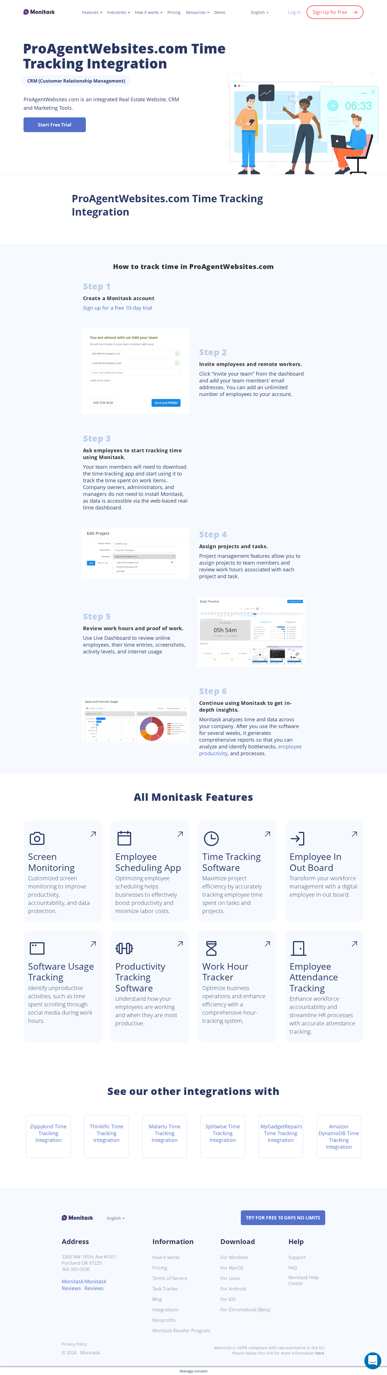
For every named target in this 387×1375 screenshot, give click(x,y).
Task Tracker (165, 1289)
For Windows (234, 1257)
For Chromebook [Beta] (245, 1310)
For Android (233, 1289)
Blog (157, 1299)
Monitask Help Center (303, 1280)
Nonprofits (164, 1320)
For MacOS (231, 1268)
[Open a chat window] (372, 1360)
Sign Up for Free (330, 12)
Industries (116, 12)
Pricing (173, 12)
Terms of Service (169, 1278)
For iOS (228, 1299)
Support (297, 1257)
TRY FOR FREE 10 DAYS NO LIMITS (283, 1218)
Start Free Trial (54, 125)
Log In (294, 12)
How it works (147, 12)
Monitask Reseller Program (181, 1331)
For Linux (230, 1278)
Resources (196, 12)
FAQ (292, 1268)
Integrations (165, 1310)
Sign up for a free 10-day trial (117, 307)
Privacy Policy (74, 1344)
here (319, 1353)
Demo (219, 12)
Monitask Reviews (73, 1285)
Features (90, 12)
